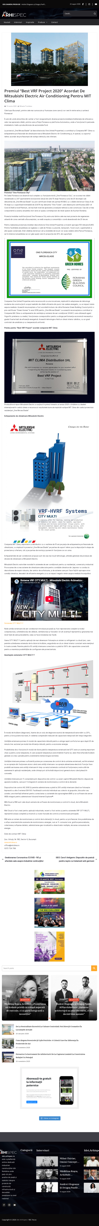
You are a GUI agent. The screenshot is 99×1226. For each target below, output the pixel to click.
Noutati (7, 22)
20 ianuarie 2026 (22, 1034)
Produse (41, 22)
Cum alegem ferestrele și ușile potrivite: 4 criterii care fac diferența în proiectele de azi (47, 1042)
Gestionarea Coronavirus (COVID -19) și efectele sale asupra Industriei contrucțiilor (24, 859)
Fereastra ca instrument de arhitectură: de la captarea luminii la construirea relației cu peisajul (50, 1056)
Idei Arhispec (22, 1220)
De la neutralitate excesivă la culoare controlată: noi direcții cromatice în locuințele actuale (49, 1028)
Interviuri (18, 22)
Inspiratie (30, 22)
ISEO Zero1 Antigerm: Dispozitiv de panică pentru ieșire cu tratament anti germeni (75, 859)
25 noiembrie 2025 (23, 1047)
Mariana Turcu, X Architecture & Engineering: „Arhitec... (33, 4)
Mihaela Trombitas (25, 106)
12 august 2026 (65, 1166)
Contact (54, 22)
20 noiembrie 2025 (23, 1061)
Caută (94, 968)
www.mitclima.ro (10, 842)
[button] (46, 22)
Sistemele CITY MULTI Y (13, 623)
